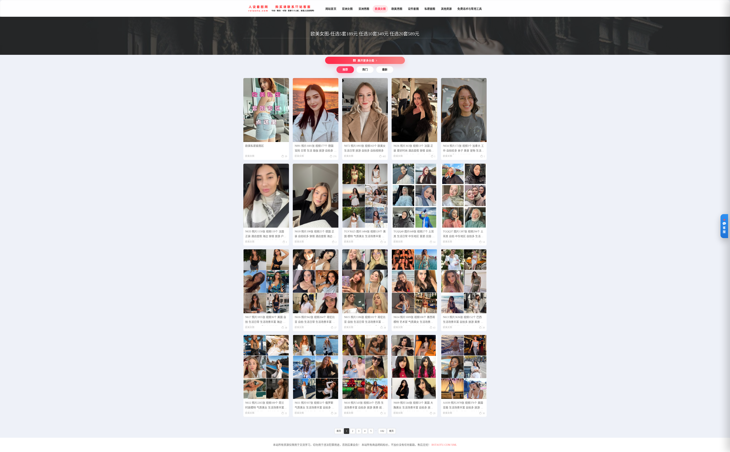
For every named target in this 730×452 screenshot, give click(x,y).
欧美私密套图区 (254, 145)
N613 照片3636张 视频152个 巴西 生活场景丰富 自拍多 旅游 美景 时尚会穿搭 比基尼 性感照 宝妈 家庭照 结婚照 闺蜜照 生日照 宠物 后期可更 (463, 320)
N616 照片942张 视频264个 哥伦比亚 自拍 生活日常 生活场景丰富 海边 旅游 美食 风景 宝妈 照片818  (315, 320)
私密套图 (430, 8)
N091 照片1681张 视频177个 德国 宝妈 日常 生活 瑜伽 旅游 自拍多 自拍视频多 (315, 149)
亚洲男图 (364, 8)
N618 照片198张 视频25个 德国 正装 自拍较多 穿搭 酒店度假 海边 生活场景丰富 (315, 235)
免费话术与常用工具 (469, 8)
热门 (365, 69)
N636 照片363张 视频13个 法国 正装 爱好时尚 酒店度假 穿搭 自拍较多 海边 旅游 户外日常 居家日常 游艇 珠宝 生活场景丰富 (414, 149)
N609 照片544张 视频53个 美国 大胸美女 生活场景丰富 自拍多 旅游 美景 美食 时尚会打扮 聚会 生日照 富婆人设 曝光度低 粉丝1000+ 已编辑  (414, 406)
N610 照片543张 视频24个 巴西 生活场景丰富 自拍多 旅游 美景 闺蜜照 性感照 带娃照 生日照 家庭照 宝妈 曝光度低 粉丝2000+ (364, 406)
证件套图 (413, 8)
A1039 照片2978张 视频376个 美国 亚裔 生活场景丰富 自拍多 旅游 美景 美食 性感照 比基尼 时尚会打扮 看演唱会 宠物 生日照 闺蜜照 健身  (463, 406)
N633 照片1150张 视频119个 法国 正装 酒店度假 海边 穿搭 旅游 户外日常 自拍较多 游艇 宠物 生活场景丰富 (265, 235)
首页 (338, 431)
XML (454, 444)
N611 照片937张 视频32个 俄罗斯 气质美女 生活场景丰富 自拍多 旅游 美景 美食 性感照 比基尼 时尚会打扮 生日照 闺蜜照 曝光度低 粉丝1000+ (315, 406)
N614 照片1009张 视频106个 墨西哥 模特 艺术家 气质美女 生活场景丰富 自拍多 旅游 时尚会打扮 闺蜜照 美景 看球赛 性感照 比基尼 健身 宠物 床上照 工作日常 (414, 320)
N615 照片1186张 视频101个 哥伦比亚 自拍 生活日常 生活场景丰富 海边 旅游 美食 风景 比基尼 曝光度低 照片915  (365, 320)
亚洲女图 (347, 8)
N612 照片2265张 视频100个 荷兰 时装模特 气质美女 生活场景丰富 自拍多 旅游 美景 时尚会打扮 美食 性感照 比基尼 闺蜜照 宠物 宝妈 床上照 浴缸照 (265, 406)
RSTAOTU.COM (441, 444)
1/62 (382, 431)
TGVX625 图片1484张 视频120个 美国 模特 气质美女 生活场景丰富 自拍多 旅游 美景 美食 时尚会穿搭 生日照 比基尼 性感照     (365, 235)
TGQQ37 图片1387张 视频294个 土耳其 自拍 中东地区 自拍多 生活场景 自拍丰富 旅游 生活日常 (463, 235)
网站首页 (330, 8)
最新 (384, 69)
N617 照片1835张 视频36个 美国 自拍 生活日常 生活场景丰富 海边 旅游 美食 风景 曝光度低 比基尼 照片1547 (265, 320)
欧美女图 (380, 8)
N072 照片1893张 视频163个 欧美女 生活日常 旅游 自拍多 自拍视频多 (365, 148)
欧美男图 (396, 8)
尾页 (391, 431)
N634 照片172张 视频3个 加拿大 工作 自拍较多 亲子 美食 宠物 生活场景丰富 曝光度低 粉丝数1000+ (463, 149)
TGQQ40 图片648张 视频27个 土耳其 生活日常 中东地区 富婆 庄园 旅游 (414, 235)
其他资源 (446, 8)
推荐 (345, 69)
